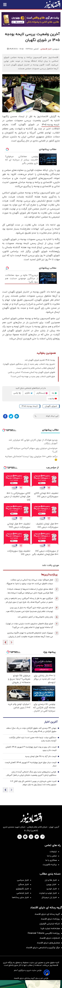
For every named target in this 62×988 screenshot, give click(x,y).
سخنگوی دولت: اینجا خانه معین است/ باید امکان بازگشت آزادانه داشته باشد (32, 739)
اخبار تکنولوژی (22, 888)
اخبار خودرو (52, 888)
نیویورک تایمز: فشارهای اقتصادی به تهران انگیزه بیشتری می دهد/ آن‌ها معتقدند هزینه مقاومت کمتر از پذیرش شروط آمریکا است (30, 635)
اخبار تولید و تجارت (48, 893)
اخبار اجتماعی (23, 893)
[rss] (19, 837)
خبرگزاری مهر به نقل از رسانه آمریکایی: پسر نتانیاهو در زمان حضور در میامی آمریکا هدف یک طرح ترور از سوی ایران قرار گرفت (29, 600)
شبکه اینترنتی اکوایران (49, 923)
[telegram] (25, 837)
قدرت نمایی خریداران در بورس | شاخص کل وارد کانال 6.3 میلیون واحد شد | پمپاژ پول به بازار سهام (33, 783)
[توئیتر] (11, 416)
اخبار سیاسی (23, 880)
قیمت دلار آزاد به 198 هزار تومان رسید (40, 756)
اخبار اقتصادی (45, 49)
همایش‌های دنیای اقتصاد (48, 942)
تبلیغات (53, 851)
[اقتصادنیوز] (31, 818)
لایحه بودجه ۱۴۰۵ (50, 124)
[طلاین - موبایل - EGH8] (31, 19)
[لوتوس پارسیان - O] (31, 984)
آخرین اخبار (50, 722)
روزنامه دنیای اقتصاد (50, 919)
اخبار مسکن (23, 884)
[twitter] (37, 837)
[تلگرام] (16, 416)
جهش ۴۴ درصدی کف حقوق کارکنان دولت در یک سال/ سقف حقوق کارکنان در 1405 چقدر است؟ (31, 730)
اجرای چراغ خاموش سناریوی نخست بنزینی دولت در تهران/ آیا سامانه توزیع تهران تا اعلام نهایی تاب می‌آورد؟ (29, 625)
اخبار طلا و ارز (51, 880)
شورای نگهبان (51, 406)
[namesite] (52, 4)
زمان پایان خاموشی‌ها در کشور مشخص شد (35, 617)
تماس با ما (52, 856)
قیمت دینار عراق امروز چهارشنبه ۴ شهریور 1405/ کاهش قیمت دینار (30, 764)
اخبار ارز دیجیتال (49, 897)
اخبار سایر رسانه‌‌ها (20, 897)
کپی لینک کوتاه (52, 416)
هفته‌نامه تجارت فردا (50, 928)
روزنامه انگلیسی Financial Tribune (44, 933)
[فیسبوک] (5, 416)
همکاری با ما (51, 860)
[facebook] (42, 837)
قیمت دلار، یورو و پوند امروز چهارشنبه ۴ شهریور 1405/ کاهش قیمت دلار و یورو (31, 749)
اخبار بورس (51, 884)
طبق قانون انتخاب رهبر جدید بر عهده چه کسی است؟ (33, 376)
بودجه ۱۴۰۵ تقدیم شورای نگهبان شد (40, 360)
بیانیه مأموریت (50, 864)
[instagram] (31, 837)
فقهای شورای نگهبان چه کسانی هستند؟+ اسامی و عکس (31, 372)
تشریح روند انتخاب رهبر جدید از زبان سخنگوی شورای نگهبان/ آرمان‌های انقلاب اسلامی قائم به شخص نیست (29, 366)
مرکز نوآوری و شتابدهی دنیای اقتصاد (43, 947)
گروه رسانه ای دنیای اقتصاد (47, 914)
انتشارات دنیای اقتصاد (50, 938)
